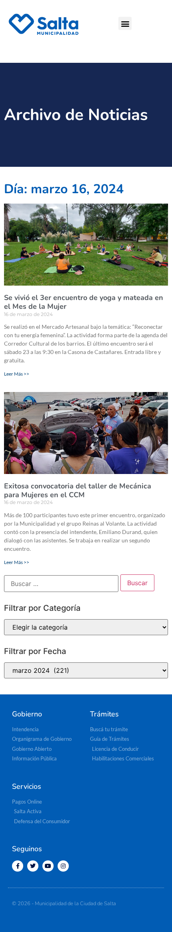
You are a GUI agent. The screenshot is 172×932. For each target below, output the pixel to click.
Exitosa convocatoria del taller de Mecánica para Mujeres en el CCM (77, 490)
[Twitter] (32, 866)
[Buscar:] (61, 583)
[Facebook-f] (17, 866)
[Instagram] (63, 866)
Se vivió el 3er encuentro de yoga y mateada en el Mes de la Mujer (83, 302)
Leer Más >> (16, 374)
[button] (125, 23)
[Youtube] (48, 866)
